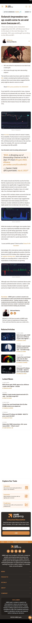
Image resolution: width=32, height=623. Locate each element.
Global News (20, 333)
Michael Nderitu (12, 42)
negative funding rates (8, 256)
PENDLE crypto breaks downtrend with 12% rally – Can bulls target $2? (15, 395)
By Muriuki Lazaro (21, 340)
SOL (2, 78)
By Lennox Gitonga (21, 373)
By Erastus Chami (21, 351)
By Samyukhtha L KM (7, 427)
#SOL (24, 160)
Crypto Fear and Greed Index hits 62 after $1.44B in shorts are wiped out (23, 359)
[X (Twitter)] (11, 313)
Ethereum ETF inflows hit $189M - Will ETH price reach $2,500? (23, 369)
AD (29, 0)
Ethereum (19, 366)
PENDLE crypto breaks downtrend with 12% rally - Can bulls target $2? (23, 348)
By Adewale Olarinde (22, 362)
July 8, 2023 (22, 170)
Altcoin (19, 344)
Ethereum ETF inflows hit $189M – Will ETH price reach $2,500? (15, 415)
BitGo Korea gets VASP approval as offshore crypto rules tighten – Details (23, 337)
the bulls (6, 134)
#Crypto (18, 160)
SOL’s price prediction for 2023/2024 (17, 87)
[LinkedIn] (15, 313)
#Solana (6, 162)
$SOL (6, 155)
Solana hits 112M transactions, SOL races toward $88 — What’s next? (14, 425)
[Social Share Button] (30, 617)
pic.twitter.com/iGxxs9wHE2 (15, 164)
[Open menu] (2, 6)
